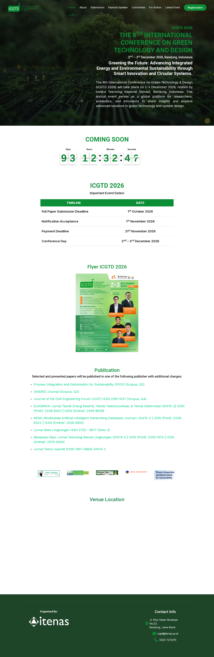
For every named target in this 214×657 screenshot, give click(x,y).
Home (72, 7)
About (83, 7)
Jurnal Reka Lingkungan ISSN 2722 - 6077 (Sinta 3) (72, 430)
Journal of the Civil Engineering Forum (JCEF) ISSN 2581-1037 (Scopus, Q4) (90, 399)
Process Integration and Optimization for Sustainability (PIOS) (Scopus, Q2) (89, 384)
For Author (155, 7)
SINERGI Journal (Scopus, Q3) (56, 392)
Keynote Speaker (118, 7)
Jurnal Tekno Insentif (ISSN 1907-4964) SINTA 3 (70, 449)
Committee (138, 7)
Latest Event (172, 7)
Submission (97, 7)
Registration (195, 7)
